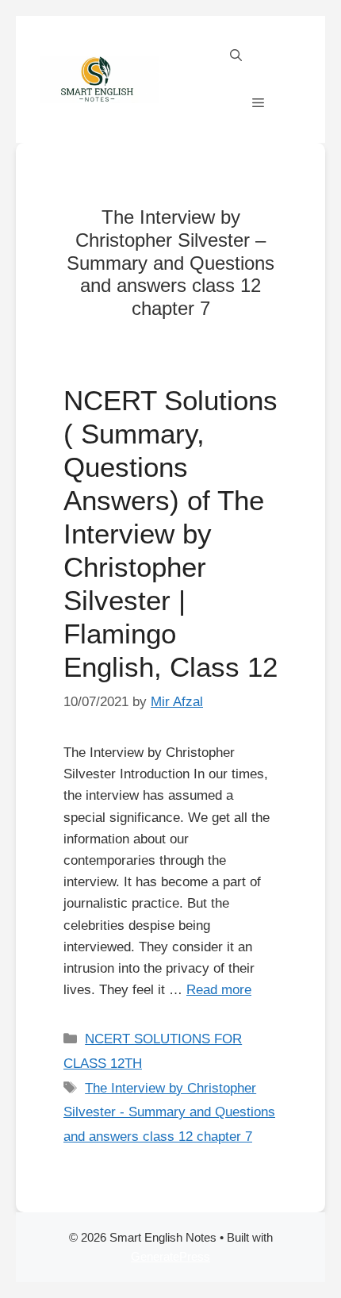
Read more (218, 989)
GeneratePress (170, 1256)
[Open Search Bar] (236, 55)
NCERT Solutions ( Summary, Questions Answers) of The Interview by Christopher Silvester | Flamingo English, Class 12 (170, 533)
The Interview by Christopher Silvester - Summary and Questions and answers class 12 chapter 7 (169, 1112)
